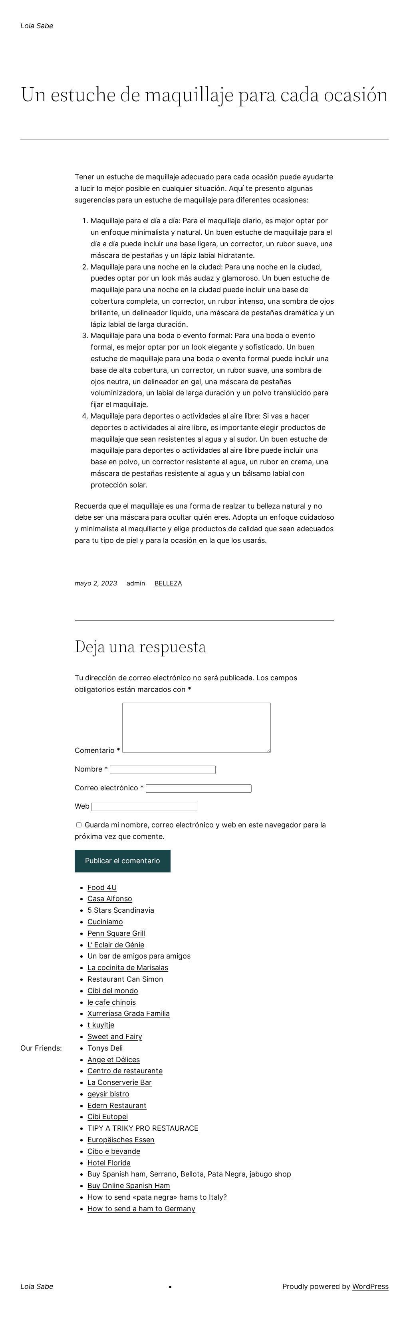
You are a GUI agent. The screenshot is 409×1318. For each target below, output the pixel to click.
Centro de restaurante (125, 1071)
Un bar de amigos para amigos (139, 956)
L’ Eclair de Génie (115, 945)
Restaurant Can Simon (125, 979)
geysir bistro (108, 1094)
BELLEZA (168, 583)
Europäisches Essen (121, 1139)
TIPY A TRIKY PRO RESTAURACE (143, 1128)
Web (82, 806)
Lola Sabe (37, 26)
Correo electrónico (109, 788)
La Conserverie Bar (119, 1082)
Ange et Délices (113, 1059)
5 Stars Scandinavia (120, 910)
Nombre (91, 769)
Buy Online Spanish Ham (128, 1185)
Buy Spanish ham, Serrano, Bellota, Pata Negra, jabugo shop (189, 1174)
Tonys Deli (105, 1048)
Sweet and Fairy (114, 1036)
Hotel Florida (109, 1163)
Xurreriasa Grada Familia (128, 1013)
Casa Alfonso (109, 898)
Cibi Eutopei (107, 1116)
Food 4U (102, 887)
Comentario (97, 750)
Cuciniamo (105, 921)
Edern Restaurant (117, 1105)
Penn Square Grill (116, 933)
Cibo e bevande (113, 1151)
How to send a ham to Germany (141, 1208)
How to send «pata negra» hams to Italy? (157, 1197)
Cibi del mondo (112, 990)
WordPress (370, 1286)
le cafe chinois (111, 1002)
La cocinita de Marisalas (127, 967)
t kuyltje (100, 1025)
